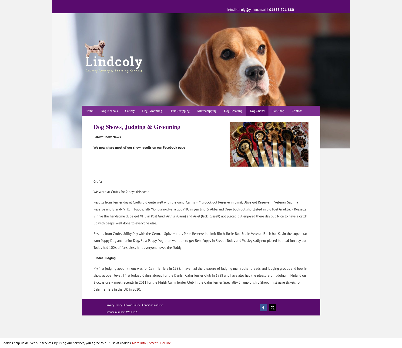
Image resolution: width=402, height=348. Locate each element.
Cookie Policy (132, 305)
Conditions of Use (152, 305)
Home (89, 110)
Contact (297, 110)
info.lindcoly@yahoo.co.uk (246, 9)
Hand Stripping (180, 110)
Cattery (130, 110)
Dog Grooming (152, 110)
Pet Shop (278, 110)
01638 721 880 (281, 9)
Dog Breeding (233, 110)
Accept (153, 343)
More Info (139, 343)
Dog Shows (257, 110)
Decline (165, 343)
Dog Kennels (109, 110)
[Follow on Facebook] (263, 307)
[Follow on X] (272, 307)
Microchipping (207, 110)
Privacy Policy (114, 305)
